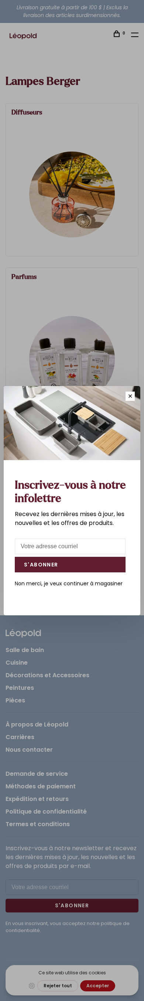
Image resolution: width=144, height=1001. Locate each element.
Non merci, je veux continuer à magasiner (69, 583)
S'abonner (41, 564)
